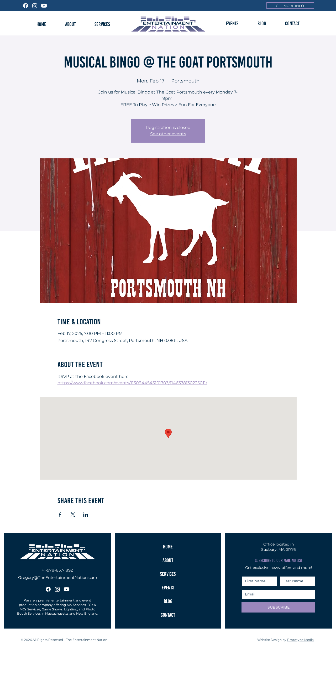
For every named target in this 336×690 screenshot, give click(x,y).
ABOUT (167, 560)
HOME (168, 546)
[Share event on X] (72, 514)
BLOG (168, 601)
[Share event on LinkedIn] (85, 514)
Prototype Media (300, 640)
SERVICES (168, 574)
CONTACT (168, 615)
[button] (232, 23)
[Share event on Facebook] (59, 514)
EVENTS (168, 587)
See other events (168, 133)
